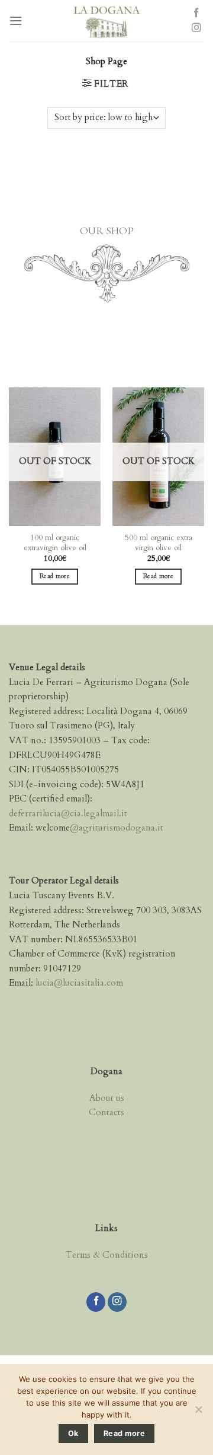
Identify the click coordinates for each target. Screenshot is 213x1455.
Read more (55, 576)
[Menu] (15, 21)
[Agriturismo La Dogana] (105, 21)
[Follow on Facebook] (196, 13)
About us (106, 1098)
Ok (73, 1433)
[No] (198, 1412)
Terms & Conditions (107, 1255)
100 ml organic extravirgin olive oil (55, 543)
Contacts (106, 1112)
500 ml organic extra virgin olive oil (158, 543)
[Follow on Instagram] (196, 28)
